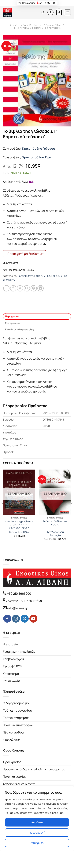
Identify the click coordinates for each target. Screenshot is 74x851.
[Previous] (3, 510)
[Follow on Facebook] (7, 619)
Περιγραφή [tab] (12, 316)
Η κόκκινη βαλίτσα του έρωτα (55, 523)
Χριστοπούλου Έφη (36, 157)
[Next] (71, 510)
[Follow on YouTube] (33, 619)
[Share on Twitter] (20, 288)
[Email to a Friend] (27, 288)
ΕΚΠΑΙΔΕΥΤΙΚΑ (21, 28)
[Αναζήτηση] (43, 12)
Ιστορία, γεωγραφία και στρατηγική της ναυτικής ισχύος (19, 525)
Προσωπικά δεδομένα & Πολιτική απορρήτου (34, 769)
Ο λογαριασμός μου (16, 703)
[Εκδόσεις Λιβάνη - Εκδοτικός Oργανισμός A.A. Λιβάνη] (15, 12)
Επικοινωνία (11, 681)
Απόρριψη (37, 843)
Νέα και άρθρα (13, 732)
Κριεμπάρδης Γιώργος (38, 148)
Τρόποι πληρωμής (16, 718)
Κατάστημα (36, 25)
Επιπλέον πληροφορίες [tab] (19, 329)
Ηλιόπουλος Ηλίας (19, 532)
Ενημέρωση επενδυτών (19, 652)
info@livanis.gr (17, 608)
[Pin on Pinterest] (34, 288)
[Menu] (68, 12)
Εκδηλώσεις (11, 740)
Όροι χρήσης (12, 762)
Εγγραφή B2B (12, 666)
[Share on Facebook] (13, 288)
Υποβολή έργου (13, 659)
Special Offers (53, 25)
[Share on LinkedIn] (40, 288)
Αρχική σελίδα (17, 25)
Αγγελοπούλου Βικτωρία (55, 533)
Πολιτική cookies (14, 776)
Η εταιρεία (10, 644)
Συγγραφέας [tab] (12, 323)
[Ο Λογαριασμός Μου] (50, 12)
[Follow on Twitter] (25, 619)
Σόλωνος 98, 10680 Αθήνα (24, 601)
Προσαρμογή (37, 832)
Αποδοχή (37, 822)
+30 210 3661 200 (19, 593)
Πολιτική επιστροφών (18, 725)
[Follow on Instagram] (16, 619)
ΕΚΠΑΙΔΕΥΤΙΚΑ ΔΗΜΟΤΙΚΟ (46, 28)
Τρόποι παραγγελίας (17, 710)
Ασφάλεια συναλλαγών (19, 784)
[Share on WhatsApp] (6, 288)
